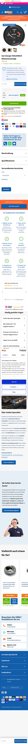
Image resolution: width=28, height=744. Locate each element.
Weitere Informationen (12, 79)
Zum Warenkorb (14, 103)
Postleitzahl (4, 179)
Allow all (14, 381)
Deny (14, 392)
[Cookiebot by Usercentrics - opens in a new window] (19, 351)
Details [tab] (14, 355)
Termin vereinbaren (8, 462)
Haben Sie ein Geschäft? (10, 340)
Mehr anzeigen (10, 595)
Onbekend (4, 61)
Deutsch (4, 687)
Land (3, 172)
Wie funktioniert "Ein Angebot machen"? (9, 325)
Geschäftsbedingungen (6, 707)
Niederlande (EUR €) (15, 687)
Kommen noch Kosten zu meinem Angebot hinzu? (10, 333)
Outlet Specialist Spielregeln (11, 318)
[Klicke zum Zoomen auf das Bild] (25, 25)
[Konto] (21, 12)
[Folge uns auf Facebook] (3, 692)
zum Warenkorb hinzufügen (6, 601)
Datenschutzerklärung (16, 707)
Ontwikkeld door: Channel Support (13, 680)
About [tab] (23, 355)
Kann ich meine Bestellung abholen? (11, 347)
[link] (10, 584)
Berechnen (6, 189)
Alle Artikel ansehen (14, 206)
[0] (25, 12)
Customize (13, 387)
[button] (4, 35)
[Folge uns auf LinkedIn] (6, 692)
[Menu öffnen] (2, 12)
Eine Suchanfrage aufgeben (11, 510)
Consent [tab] (5, 355)
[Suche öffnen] (18, 12)
